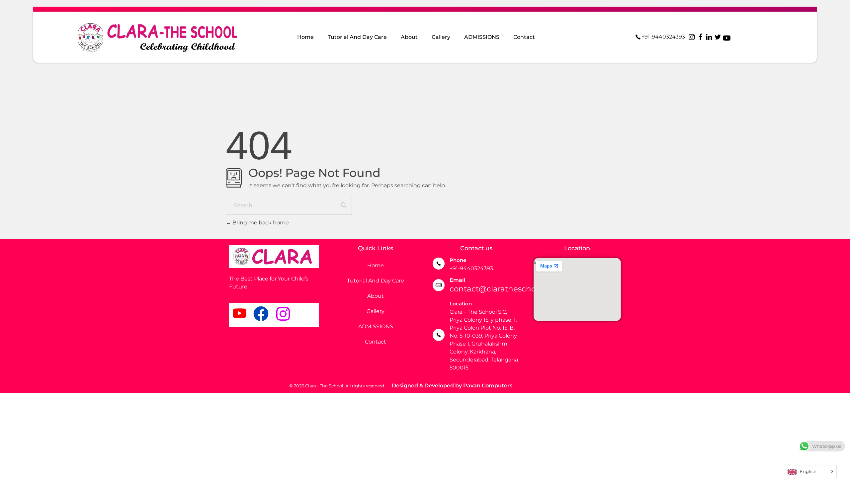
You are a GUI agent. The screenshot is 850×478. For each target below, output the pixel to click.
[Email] (439, 285)
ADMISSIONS (375, 326)
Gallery (375, 311)
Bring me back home (260, 222)
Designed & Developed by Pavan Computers (452, 385)
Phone (458, 260)
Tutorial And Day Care (375, 281)
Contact (375, 342)
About (375, 296)
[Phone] (439, 264)
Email (458, 280)
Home (375, 265)
